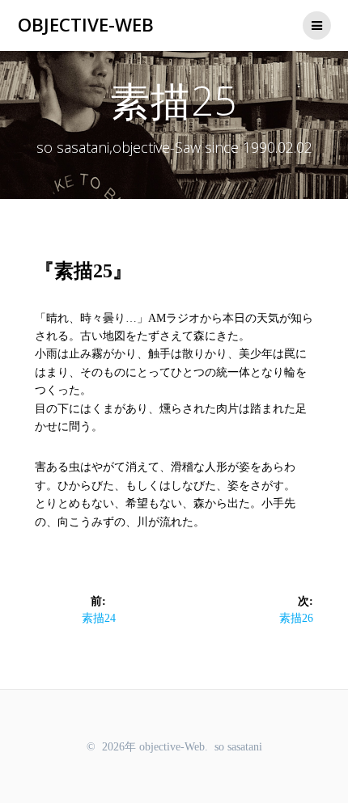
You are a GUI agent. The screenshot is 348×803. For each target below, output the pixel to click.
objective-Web (86, 25)
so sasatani (238, 747)
